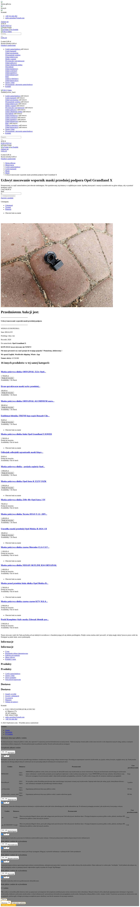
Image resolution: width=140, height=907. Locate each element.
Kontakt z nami (10, 659)
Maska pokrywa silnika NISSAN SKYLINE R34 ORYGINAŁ (29, 565)
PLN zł (8, 26)
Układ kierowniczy (11, 81)
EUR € (3, 26)
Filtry (7, 77)
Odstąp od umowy (11, 702)
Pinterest (8, 209)
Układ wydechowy (11, 79)
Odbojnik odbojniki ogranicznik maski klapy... (22, 452)
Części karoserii (10, 51)
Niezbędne (11, 753)
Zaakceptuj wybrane (18, 903)
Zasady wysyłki (10, 694)
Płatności (8, 700)
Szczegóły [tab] (8, 732)
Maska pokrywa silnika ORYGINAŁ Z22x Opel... (23, 372)
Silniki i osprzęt (10, 59)
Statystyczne (12, 799)
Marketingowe (12, 831)
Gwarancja (9, 698)
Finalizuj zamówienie (8, 45)
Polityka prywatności (12, 655)
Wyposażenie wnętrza (12, 55)
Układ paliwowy (11, 63)
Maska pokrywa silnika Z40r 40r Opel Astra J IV (23, 500)
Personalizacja (12, 845)
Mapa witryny (10, 657)
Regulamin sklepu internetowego (16, 653)
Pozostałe (11, 874)
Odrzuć (4, 899)
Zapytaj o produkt (7, 198)
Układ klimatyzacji (11, 75)
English (15, 29)
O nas (7, 651)
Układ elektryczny (11, 57)
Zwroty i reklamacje (12, 696)
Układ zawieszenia (11, 53)
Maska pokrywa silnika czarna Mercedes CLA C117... (25, 547)
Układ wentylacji (11, 71)
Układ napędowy (11, 73)
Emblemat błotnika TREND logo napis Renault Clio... (25, 416)
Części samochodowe (12, 674)
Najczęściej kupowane (13, 679)
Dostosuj (5, 903)
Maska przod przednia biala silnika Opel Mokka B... (24, 583)
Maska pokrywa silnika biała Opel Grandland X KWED (26, 434)
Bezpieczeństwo (13, 858)
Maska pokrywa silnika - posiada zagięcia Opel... (23, 466)
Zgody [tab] (7, 730)
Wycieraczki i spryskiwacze (14, 61)
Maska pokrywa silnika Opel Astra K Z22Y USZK (23, 481)
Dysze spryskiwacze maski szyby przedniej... (20, 386)
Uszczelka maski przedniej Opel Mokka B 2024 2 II (24, 529)
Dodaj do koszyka (8, 196)
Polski (6, 29)
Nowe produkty (10, 678)
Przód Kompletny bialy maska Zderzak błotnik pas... (25, 619)
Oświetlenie (9, 67)
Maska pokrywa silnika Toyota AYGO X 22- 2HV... (24, 514)
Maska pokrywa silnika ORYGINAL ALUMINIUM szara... (27, 401)
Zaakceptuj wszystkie (8, 905)
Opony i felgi (9, 676)
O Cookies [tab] (9, 734)
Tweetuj (8, 207)
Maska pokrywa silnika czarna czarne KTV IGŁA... (24, 601)
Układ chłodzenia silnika (13, 65)
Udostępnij (9, 205)
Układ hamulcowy (11, 69)
